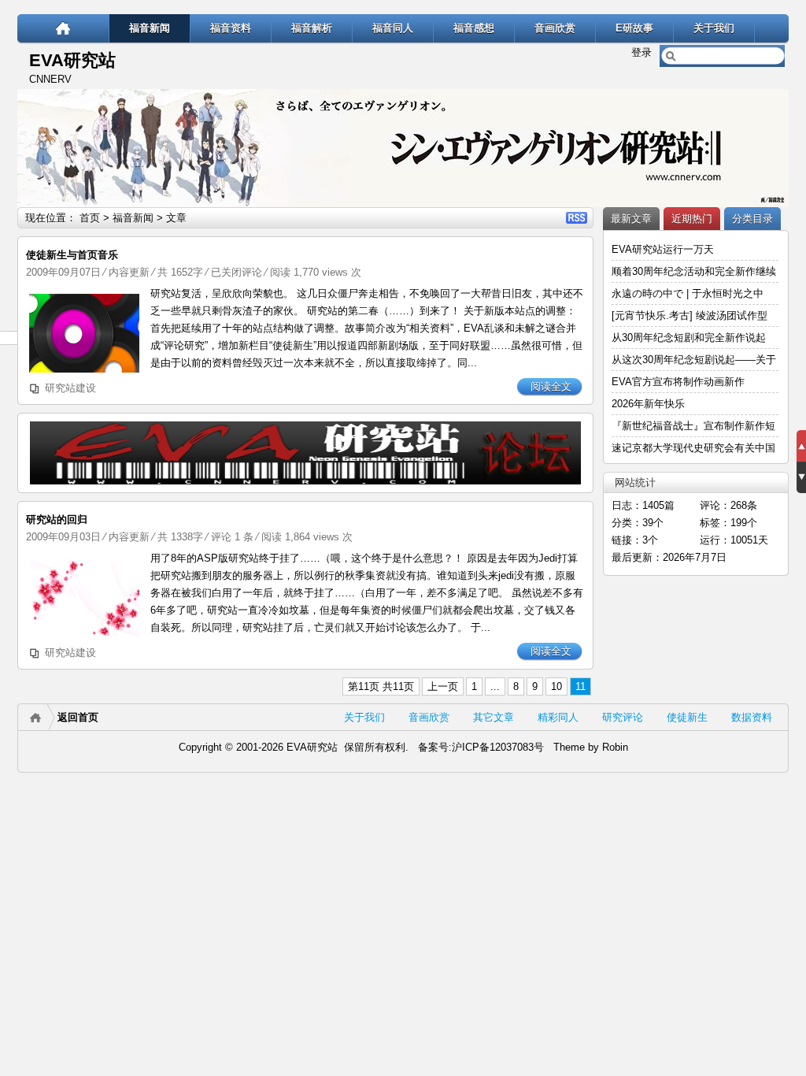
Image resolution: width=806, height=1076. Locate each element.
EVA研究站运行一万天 (663, 249)
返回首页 (77, 717)
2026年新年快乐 (648, 404)
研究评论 (622, 717)
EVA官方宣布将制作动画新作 (678, 382)
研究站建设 (70, 388)
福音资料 (230, 28)
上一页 (442, 686)
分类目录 (752, 218)
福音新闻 (149, 28)
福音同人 (392, 28)
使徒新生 (687, 717)
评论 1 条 (232, 537)
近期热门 (691, 218)
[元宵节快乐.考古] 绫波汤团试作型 (689, 315)
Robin (615, 747)
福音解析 (311, 28)
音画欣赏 (554, 28)
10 (556, 686)
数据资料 (751, 717)
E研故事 (634, 28)
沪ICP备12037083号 (498, 747)
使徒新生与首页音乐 (72, 255)
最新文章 (631, 218)
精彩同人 (558, 717)
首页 (89, 218)
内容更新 (129, 272)
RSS (576, 218)
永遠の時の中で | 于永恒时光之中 (689, 293)
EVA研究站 (72, 60)
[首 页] (63, 28)
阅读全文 (551, 386)
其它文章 (493, 717)
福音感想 (473, 28)
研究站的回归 (56, 519)
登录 (641, 52)
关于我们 (713, 28)
